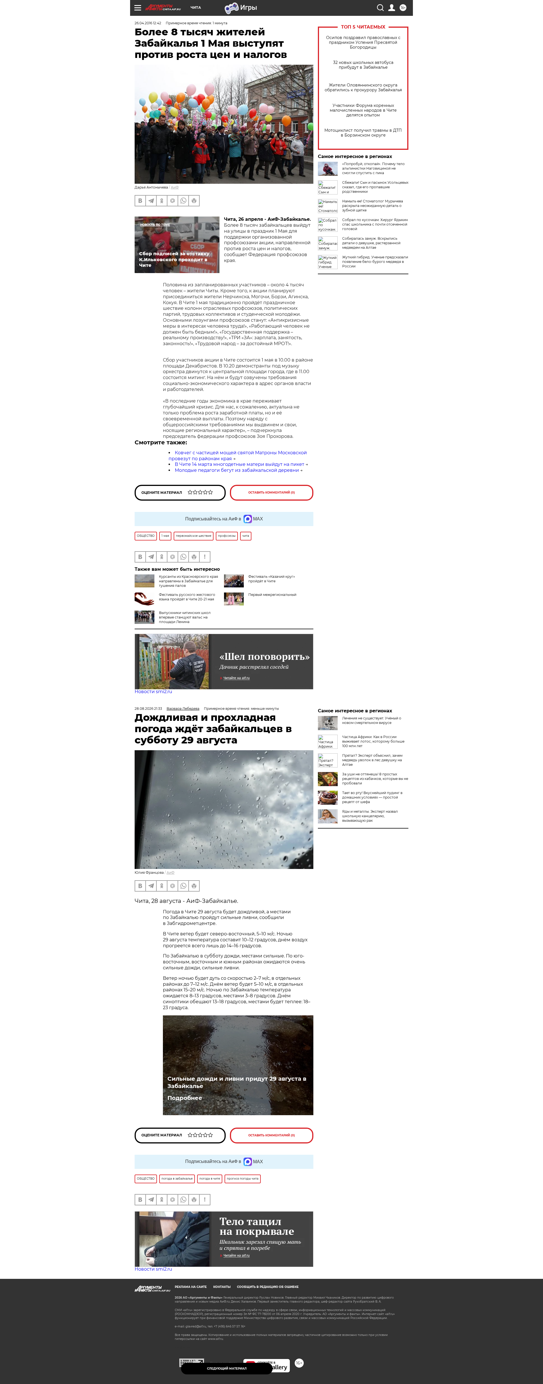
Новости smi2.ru (153, 691)
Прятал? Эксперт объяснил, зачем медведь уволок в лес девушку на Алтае (372, 760)
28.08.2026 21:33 (148, 708)
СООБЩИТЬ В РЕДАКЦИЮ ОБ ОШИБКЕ (268, 1287)
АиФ (175, 187)
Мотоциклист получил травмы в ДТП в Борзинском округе (363, 133)
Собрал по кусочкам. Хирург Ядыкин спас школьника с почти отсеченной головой (375, 224)
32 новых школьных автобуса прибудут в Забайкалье (363, 65)
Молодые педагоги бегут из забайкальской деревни (237, 470)
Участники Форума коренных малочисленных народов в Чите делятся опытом (363, 110)
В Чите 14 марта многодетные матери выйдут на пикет (239, 464)
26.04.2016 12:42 (148, 23)
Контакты (221, 1287)
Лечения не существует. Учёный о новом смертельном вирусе (371, 720)
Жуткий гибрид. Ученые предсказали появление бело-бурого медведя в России (375, 261)
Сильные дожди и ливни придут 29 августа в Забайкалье (236, 1082)
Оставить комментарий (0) (271, 492)
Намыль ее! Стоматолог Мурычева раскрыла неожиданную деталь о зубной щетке (372, 205)
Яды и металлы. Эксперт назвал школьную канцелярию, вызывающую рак (370, 816)
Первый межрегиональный (272, 594)
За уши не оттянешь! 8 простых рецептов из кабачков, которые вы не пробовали (375, 778)
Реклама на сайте (191, 1287)
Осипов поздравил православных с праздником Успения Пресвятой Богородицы (363, 42)
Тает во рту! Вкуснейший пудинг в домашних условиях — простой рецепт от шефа (372, 797)
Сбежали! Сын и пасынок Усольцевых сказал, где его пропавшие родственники (375, 187)
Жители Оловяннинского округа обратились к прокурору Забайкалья (363, 87)
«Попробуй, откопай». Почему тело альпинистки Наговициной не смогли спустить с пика (373, 168)
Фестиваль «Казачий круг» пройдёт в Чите (271, 578)
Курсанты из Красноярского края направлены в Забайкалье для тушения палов (188, 581)
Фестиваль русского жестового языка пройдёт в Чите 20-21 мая (187, 596)
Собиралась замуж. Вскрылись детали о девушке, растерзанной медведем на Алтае (371, 243)
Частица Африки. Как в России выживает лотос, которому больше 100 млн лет (373, 741)
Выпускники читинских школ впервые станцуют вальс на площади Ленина (185, 617)
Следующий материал (227, 1368)
